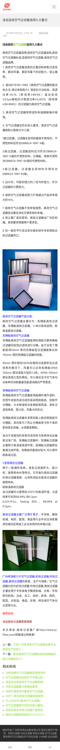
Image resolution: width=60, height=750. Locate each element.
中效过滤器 (26, 733)
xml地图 (43, 736)
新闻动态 (43, 33)
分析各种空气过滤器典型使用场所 (26, 672)
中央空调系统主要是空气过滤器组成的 (26, 691)
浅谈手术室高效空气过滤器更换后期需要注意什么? (26, 682)
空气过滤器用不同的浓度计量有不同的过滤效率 (26, 705)
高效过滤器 (38, 733)
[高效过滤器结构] (30, 550)
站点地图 (52, 736)
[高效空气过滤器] (30, 279)
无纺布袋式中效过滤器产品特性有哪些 (26, 710)
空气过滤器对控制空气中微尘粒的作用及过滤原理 (26, 677)
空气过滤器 (19, 44)
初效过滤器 (14, 733)
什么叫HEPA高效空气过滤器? (23, 700)
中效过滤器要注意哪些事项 (22, 686)
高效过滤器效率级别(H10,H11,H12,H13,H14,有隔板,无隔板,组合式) (26, 714)
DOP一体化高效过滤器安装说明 (24, 696)
